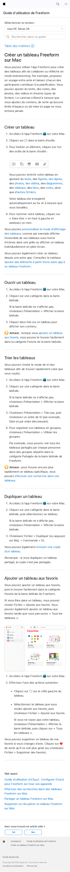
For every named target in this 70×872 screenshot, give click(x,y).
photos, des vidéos (27, 183)
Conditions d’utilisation (13, 866)
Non (33, 832)
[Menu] (66, 4)
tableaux (20, 187)
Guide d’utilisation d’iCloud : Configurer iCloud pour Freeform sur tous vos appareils (34, 782)
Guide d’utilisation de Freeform (26, 13)
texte (27, 179)
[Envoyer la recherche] (8, 37)
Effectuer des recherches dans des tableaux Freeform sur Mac (33, 791)
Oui (13, 832)
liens (36, 187)
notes (49, 187)
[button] (58, 4)
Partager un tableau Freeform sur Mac (29, 798)
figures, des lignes (50, 179)
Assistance (16, 841)
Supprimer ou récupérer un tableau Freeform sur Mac (33, 806)
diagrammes (54, 183)
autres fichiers (26, 192)
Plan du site (32, 866)
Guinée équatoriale (11, 857)
